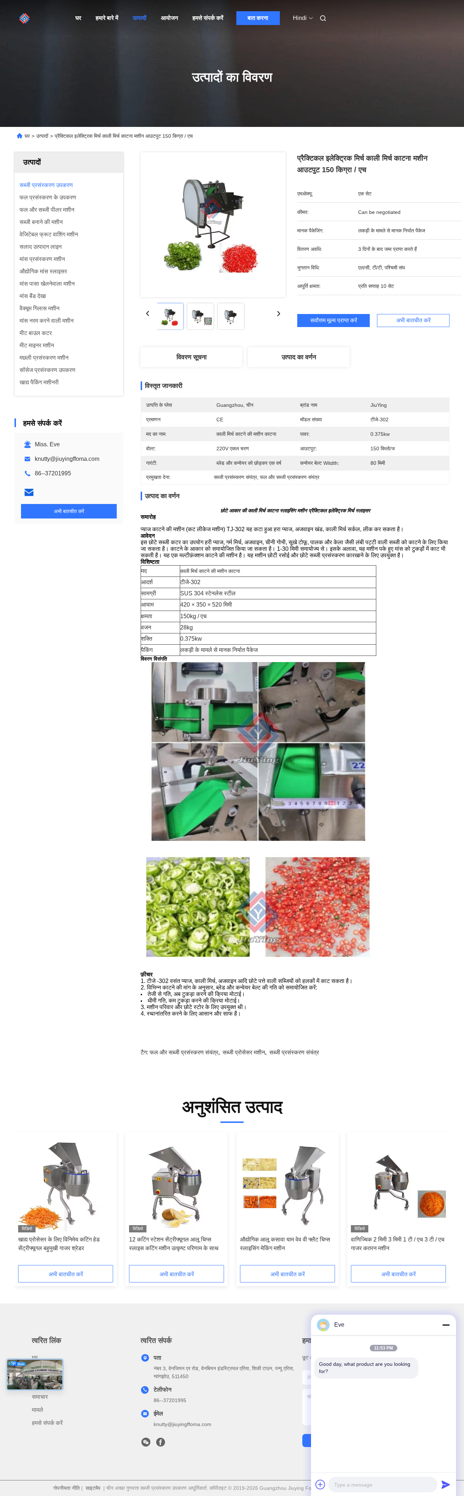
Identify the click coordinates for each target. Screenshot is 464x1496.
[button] (27, 1201)
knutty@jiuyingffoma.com (67, 459)
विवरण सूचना (192, 357)
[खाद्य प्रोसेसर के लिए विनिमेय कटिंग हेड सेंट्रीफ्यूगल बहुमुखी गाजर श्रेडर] (65, 1183)
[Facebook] (161, 1444)
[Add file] (320, 1484)
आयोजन (169, 18)
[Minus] (446, 1325)
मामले (37, 1410)
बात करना (258, 18)
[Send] (446, 1484)
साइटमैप (93, 1488)
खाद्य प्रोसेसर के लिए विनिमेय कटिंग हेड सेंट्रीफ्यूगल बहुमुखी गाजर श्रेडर (59, 1243)
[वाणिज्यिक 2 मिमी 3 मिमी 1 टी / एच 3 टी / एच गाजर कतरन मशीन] (398, 1183)
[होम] (24, 18)
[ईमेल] (29, 492)
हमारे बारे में (107, 18)
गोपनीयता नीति (66, 1488)
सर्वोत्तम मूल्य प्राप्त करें (333, 320)
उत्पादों (139, 18)
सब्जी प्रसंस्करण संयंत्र (294, 1052)
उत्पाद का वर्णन (299, 357)
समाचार (40, 1397)
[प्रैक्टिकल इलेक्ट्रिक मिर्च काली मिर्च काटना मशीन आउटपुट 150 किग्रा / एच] (213, 224)
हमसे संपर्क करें (207, 18)
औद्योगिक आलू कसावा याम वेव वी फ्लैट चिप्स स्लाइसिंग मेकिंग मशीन (285, 1243)
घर (78, 18)
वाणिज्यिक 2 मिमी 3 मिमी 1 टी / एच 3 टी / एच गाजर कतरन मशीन (397, 1243)
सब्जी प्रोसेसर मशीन (244, 1052)
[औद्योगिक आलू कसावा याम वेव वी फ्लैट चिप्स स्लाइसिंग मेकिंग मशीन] (287, 1183)
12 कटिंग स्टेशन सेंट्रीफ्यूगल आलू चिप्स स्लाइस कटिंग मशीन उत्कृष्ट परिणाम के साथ (174, 1243)
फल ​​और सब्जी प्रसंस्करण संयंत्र (184, 1052)
